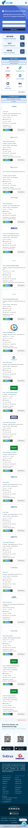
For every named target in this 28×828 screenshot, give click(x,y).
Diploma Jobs (18, 779)
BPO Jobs (5, 783)
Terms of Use (5, 793)
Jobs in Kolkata (13, 820)
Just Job (14, 826)
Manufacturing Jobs (7, 777)
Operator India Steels (10, 141)
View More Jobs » (21, 720)
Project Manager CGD (10, 332)
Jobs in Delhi (4, 818)
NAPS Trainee (9, 362)
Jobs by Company (14, 58)
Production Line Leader (11, 695)
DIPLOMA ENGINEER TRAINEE (12, 299)
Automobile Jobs (6, 779)
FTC (7, 572)
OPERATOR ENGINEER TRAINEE (12, 265)
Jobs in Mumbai (21, 818)
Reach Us (5, 787)
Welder (7, 482)
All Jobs (14, 101)
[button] (23, 820)
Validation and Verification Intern (12, 665)
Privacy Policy (6, 791)
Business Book (18, 787)
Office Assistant (9, 635)
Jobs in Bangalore (12, 818)
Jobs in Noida (14, 822)
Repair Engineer (9, 203)
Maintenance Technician (11, 452)
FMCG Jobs (5, 781)
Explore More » (22, 92)
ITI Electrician (9, 602)
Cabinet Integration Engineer (12, 392)
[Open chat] (24, 824)
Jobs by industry (14, 63)
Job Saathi (17, 789)
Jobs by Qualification (14, 61)
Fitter (7, 111)
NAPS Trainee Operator (11, 422)
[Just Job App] (14, 812)
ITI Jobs (17, 777)
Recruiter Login (18, 791)
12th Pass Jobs (18, 781)
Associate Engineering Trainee (12, 233)
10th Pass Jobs (18, 783)
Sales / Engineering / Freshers (14, 99)
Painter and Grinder (10, 542)
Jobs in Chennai (4, 820)
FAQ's (4, 789)
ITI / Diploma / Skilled (13, 96)
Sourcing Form (18, 793)
